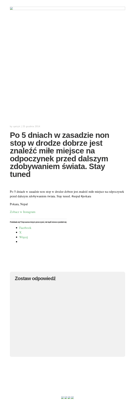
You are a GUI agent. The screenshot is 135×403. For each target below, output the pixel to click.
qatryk (16, 126)
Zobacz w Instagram (22, 212)
